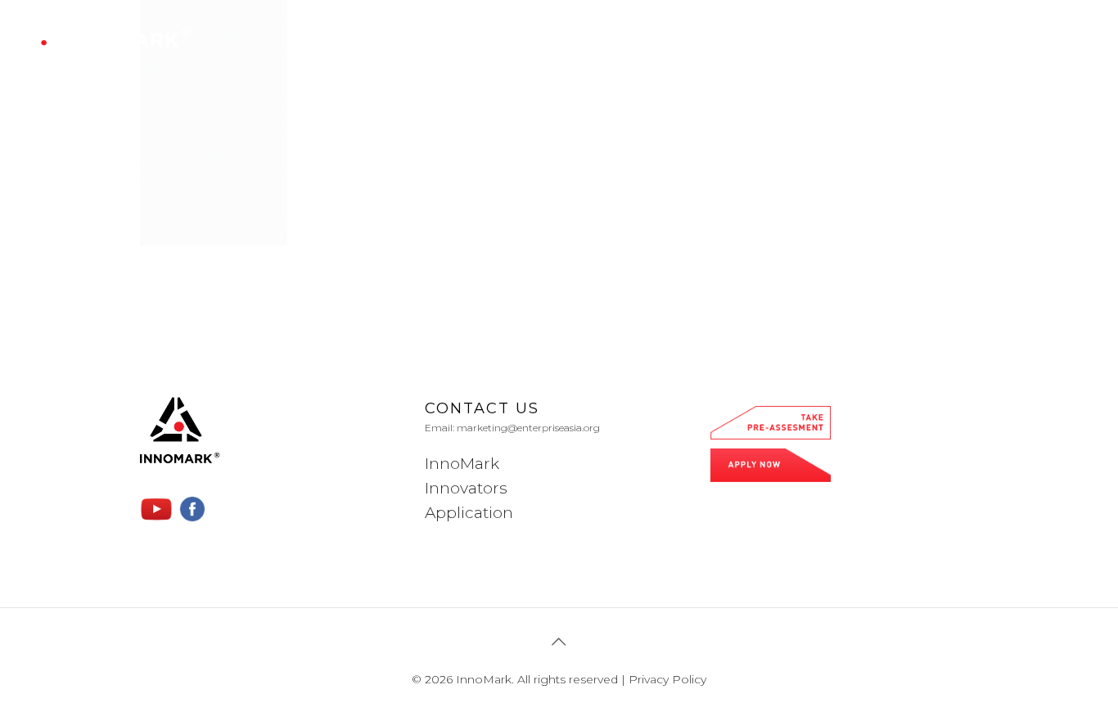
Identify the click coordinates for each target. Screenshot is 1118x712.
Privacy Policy (667, 679)
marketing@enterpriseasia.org (528, 427)
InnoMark (462, 463)
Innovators (466, 488)
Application (469, 512)
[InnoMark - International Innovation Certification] (110, 37)
